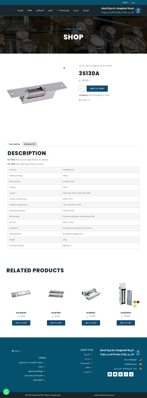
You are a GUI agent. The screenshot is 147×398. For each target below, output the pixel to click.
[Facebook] (110, 374)
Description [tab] (14, 144)
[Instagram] (126, 374)
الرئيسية (86, 10)
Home (81, 66)
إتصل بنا (20, 10)
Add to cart (97, 88)
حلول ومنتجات (64, 10)
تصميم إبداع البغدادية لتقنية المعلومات (104, 395)
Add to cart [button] (21, 323)
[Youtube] (115, 374)
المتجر (50, 10)
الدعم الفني (40, 10)
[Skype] (120, 374)
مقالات (29, 10)
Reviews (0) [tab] (29, 144)
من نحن (76, 10)
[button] (64, 68)
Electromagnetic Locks (95, 66)
